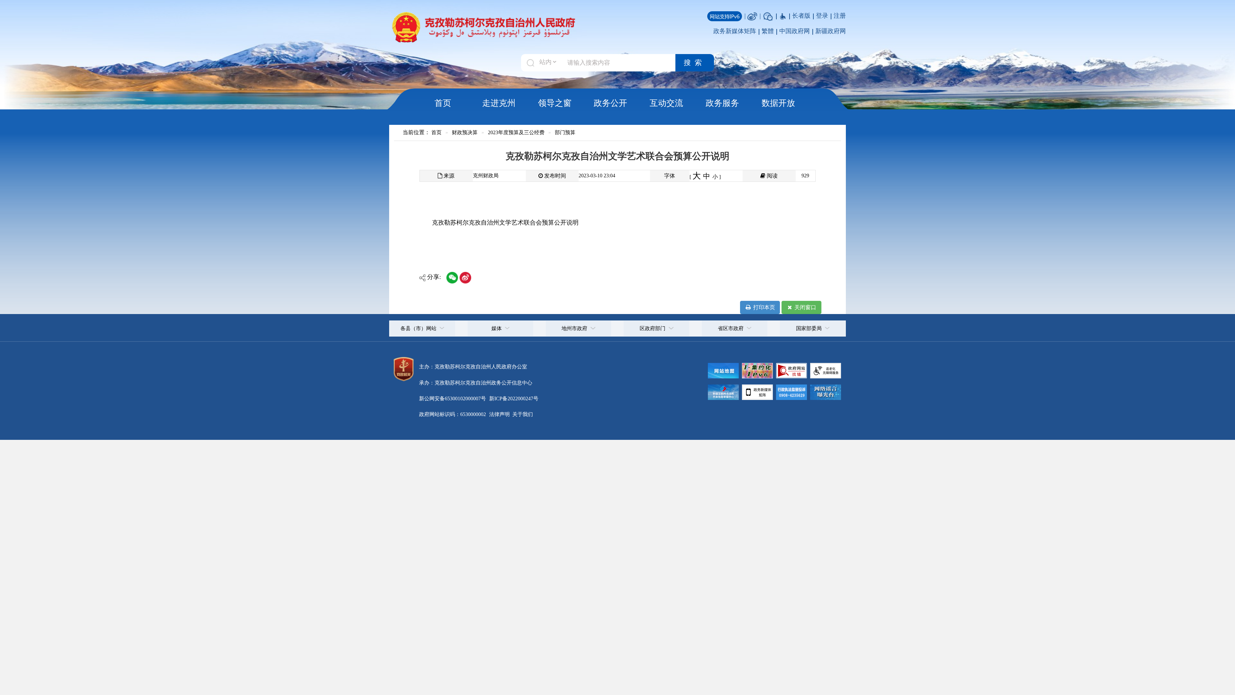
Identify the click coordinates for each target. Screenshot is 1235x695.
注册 (840, 15)
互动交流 (666, 103)
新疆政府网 (830, 31)
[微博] (752, 15)
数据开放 (778, 103)
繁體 (768, 31)
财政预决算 (465, 132)
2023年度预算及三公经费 (516, 132)
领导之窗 (555, 103)
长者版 (801, 15)
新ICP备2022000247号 (513, 398)
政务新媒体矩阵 (734, 31)
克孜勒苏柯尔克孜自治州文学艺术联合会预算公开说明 (505, 222)
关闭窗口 (804, 307)
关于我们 (522, 414)
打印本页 (763, 307)
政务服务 (722, 103)
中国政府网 (794, 31)
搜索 (695, 63)
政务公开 (610, 103)
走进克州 (499, 103)
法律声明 (499, 414)
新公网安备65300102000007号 (452, 398)
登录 (822, 15)
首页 (443, 103)
